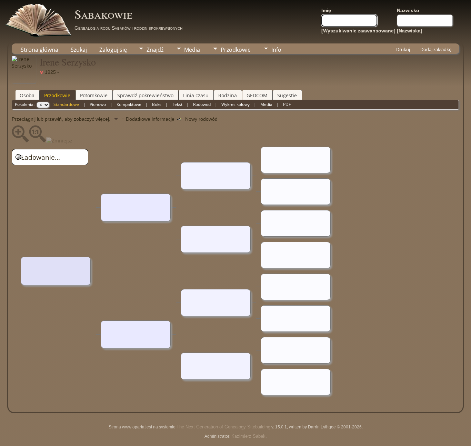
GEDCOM (257, 95)
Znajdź (155, 49)
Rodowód (202, 104)
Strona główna (39, 49)
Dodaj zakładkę (435, 49)
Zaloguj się (113, 49)
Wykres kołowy (235, 104)
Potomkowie (94, 95)
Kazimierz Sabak (248, 436)
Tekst (177, 104)
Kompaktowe (129, 104)
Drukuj (403, 49)
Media (192, 49)
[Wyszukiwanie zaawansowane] (358, 30)
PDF (287, 104)
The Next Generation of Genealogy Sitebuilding (223, 426)
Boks (156, 104)
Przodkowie (236, 49)
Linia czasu (196, 95)
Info (276, 49)
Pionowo (98, 104)
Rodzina (227, 95)
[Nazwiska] (409, 30)
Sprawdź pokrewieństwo (145, 95)
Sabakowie (103, 14)
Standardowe (66, 104)
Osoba (27, 95)
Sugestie (287, 95)
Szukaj (79, 49)
